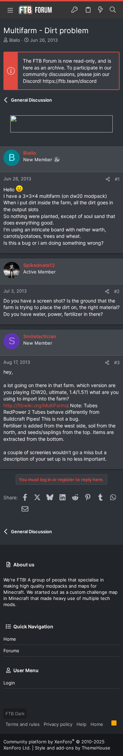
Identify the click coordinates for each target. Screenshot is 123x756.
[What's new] (100, 10)
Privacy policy (58, 724)
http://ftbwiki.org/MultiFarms (35, 405)
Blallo (14, 40)
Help (81, 724)
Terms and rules (22, 724)
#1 (117, 179)
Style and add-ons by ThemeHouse (72, 748)
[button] (10, 10)
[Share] (107, 179)
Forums (11, 650)
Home (9, 639)
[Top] (107, 724)
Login (9, 682)
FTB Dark (15, 713)
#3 (117, 362)
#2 (117, 291)
